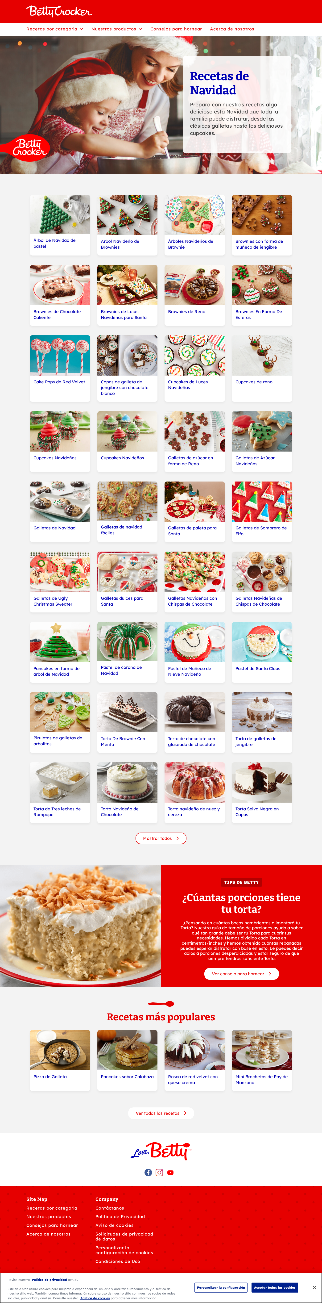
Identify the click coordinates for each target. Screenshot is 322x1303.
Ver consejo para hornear (238, 973)
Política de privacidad (49, 1280)
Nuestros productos (48, 1216)
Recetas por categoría (51, 1208)
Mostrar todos (158, 838)
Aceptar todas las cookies (275, 1287)
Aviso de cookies (114, 1225)
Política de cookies (95, 1298)
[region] (161, 1288)
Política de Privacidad (120, 1216)
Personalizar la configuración (221, 1287)
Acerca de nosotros (48, 1234)
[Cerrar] (314, 1287)
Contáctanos (109, 1208)
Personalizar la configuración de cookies (124, 1250)
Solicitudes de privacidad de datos (124, 1236)
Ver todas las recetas (158, 1113)
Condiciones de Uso (117, 1261)
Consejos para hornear (52, 1225)
